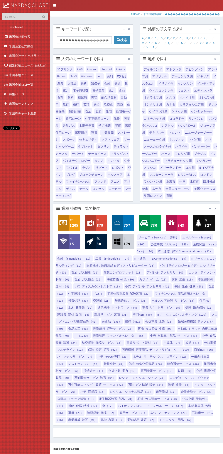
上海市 (170, 182)
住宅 (109, 111)
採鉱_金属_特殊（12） (83, 406)
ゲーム (83, 189)
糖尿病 (82, 97)
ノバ (208, 139)
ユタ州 (190, 168)
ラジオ (86, 168)
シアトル (167, 126)
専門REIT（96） (143, 314)
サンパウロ (196, 119)
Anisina (120, 69)
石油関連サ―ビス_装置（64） (94, 378)
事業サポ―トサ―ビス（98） (162, 307)
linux (100, 76)
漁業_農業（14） (179, 385)
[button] (54, 5)
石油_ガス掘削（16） (85, 272)
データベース (97, 154)
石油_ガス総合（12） (88, 279)
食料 (60, 97)
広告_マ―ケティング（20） (169, 413)
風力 (112, 90)
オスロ (170, 97)
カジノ (98, 161)
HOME (136, 14)
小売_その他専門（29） (113, 357)
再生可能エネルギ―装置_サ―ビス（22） (96, 385)
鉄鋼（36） (185, 371)
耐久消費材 (109, 97)
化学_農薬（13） (112, 420)
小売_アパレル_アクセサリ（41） (148, 286)
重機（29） (75, 413)
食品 (122, 90)
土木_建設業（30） (81, 307)
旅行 (76, 104)
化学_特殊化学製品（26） (146, 364)
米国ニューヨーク (178, 189)
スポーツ (69, 139)
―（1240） (82, 336)
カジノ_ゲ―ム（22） (153, 279)
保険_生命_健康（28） (189, 286)
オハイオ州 (187, 97)
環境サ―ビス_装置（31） (111, 314)
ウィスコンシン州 (161, 90)
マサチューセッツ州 (178, 161)
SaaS (73, 76)
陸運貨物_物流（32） (101, 413)
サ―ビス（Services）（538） (158, 237)
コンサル (98, 189)
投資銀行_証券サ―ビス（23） (113, 329)
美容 (94, 97)
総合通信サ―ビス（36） (184, 364)
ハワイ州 (181, 146)
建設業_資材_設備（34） (74, 314)
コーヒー (115, 189)
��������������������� (192, 14)
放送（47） (193, 343)
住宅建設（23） (79, 294)
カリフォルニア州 (191, 104)
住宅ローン (73, 119)
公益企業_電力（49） (122, 371)
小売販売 (107, 132)
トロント (175, 132)
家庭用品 (81, 132)
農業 (60, 83)
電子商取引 (80, 90)
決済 (96, 104)
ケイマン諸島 (158, 111)
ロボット (118, 168)
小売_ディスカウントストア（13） (98, 286)
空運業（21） (102, 301)
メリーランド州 (170, 168)
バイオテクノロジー (76, 161)
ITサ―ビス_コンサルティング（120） (182, 314)
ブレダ (70, 175)
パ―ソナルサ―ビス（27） (75, 357)
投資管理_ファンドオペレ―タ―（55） (119, 336)
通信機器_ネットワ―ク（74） (118, 307)
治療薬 (108, 104)
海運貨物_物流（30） (121, 279)
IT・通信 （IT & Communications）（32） (185, 251)
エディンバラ (203, 90)
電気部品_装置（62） (141, 420)
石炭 (98, 111)
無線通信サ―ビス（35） (131, 301)
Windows (87, 76)
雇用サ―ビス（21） (133, 413)
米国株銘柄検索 (152, 14)
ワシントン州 (153, 182)
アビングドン (195, 69)
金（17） (108, 406)
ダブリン (103, 146)
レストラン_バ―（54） (84, 364)
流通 (120, 104)
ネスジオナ (176, 139)
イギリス (203, 76)
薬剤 (110, 76)
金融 (107, 83)
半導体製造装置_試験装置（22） (129, 294)
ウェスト (184, 90)
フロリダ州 (182, 154)
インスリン (185, 83)
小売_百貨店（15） (93, 392)
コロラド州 (176, 119)
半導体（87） (173, 343)
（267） (98, 294)
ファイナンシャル (78, 182)
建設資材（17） (166, 392)
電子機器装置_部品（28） (116, 399)
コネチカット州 (154, 119)
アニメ (115, 182)
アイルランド (153, 69)
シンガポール (187, 126)
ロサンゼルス (187, 175)
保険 (117, 119)
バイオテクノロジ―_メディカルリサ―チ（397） (151, 406)
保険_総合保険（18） (199, 307)
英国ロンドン (153, 196)
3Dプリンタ (65, 69)
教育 (66, 104)
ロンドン (206, 175)
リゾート (101, 168)
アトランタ (173, 69)
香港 (169, 196)
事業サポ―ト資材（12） (143, 343)
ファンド (100, 182)
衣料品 (121, 76)
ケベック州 (179, 111)
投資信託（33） (79, 301)
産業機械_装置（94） (82, 420)
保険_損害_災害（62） (103, 350)
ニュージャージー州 (198, 132)
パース (166, 154)
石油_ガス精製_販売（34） (146, 385)
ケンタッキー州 (201, 111)
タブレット (85, 146)
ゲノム (70, 189)
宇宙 (118, 126)
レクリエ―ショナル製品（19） (131, 392)
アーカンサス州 (182, 76)
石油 (88, 111)
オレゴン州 (206, 97)
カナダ (170, 104)
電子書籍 (98, 90)
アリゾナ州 (159, 76)
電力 (66, 90)
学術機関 (104, 126)
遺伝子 (95, 83)
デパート (78, 154)
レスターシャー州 (161, 175)
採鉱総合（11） (94, 371)
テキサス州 (156, 132)
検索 (123, 40)
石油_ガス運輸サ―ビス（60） (158, 399)
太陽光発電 (86, 126)
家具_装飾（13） (183, 279)
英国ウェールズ (204, 189)
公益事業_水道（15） (159, 321)
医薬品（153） (112, 321)
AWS (80, 69)
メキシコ (150, 168)
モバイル (72, 168)
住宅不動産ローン (97, 119)
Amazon (92, 69)
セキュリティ (88, 139)
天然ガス (69, 126)
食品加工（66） (79, 329)
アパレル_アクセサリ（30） (166, 272)
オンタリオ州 (153, 104)
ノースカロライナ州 (157, 146)
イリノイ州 (166, 83)
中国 (182, 182)
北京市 (194, 182)
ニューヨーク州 (154, 139)
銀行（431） (133, 321)
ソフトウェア (110, 139)
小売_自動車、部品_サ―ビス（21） (174, 336)
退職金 (72, 83)
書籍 (86, 104)
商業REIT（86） (204, 350)
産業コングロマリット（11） (123, 272)
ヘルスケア (115, 175)
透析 (84, 83)
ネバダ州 (195, 139)
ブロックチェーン (91, 175)
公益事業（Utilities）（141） (170, 244)
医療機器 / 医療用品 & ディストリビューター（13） (121, 265)
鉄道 (118, 83)
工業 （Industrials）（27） (113, 258)
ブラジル (200, 154)
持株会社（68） (114, 364)
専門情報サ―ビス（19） (157, 371)
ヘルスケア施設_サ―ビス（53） (174, 301)
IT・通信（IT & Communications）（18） (161, 258)
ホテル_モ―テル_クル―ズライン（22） (160, 357)
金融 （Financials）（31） (74, 258)
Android (106, 69)
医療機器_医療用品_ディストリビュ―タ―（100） (156, 350)
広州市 (156, 189)
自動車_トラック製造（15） (76, 399)
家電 (94, 132)
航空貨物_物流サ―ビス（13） (102, 343)
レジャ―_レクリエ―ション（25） (142, 378)
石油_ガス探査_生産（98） (156, 329)
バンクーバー (201, 146)
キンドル (114, 161)
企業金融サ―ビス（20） (197, 392)
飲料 (71, 97)
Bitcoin (61, 76)
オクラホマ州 (153, 97)
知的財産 (75, 111)
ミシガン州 (203, 161)
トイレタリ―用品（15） (176, 420)
